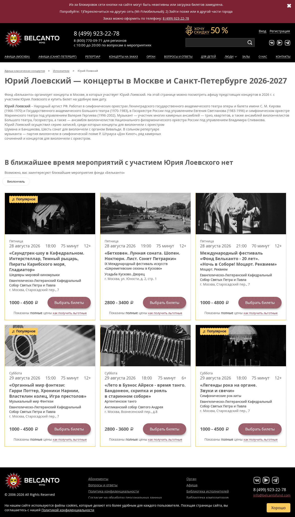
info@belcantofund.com (271, 495)
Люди (229, 56)
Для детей (208, 56)
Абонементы (98, 479)
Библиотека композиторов (207, 497)
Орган (151, 56)
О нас (263, 56)
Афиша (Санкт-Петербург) (57, 56)
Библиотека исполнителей (207, 491)
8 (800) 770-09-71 (88, 40)
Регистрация (280, 31)
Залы (246, 56)
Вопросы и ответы (178, 56)
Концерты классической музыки (32, 39)
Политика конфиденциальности (113, 491)
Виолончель (16, 181)
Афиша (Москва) (17, 56)
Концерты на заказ (123, 56)
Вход (262, 31)
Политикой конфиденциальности (67, 510)
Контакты (283, 56)
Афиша (192, 485)
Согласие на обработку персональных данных (125, 497)
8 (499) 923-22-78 (176, 18)
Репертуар (92, 56)
